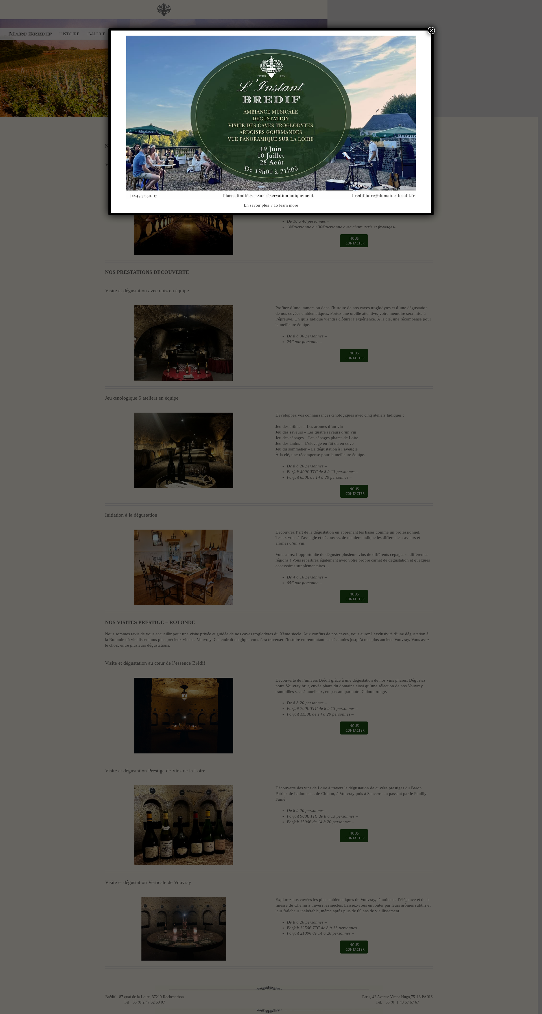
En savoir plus (257, 205)
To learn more (286, 205)
